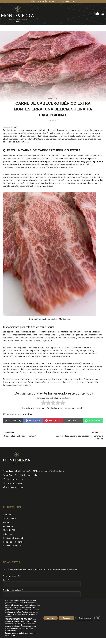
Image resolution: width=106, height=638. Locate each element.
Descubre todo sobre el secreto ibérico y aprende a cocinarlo (79, 435)
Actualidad (8, 526)
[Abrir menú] (102, 14)
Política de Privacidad (13, 538)
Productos (53, 98)
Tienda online (9, 518)
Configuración (85, 618)
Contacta (7, 514)
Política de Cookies (12, 545)
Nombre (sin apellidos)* (13, 590)
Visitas (6, 522)
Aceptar (50, 618)
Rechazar (66, 618)
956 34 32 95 (16, 479)
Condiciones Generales (14, 542)
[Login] (91, 13)
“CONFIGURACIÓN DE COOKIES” (18, 619)
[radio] (43, 403)
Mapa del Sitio (9, 530)
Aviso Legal (8, 534)
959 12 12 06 (16, 483)
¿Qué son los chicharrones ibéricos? (19, 434)
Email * (6, 580)
